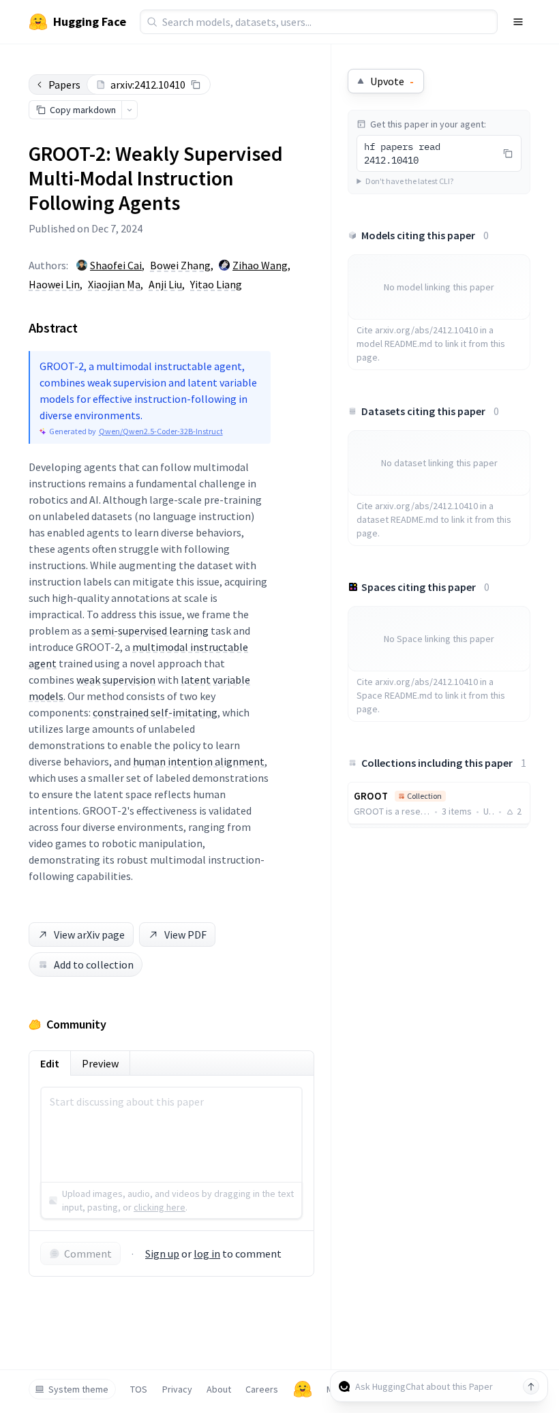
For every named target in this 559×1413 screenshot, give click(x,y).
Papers (64, 84)
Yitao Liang (216, 284)
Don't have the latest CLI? (409, 181)
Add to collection (94, 964)
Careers (261, 1389)
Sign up (162, 1253)
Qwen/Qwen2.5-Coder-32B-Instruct (161, 431)
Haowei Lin (54, 284)
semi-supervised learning (150, 630)
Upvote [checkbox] (392, 81)
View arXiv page (89, 934)
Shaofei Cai (116, 265)
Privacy (177, 1389)
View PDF (185, 934)
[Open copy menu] (129, 109)
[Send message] (531, 1386)
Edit (49, 1063)
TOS (138, 1389)
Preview (100, 1063)
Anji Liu (165, 284)
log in (207, 1253)
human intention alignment (199, 761)
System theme (78, 1389)
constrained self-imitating (155, 712)
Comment (88, 1253)
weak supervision (115, 679)
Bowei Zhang (180, 265)
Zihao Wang (260, 265)
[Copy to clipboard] (195, 84)
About (219, 1389)
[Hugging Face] (302, 1389)
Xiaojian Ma (114, 284)
